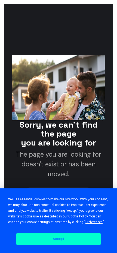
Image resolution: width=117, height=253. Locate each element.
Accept (58, 239)
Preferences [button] (94, 222)
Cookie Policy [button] (78, 216)
